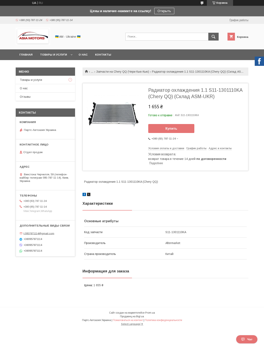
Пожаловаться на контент (128, 320)
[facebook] (84, 195)
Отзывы (25, 96)
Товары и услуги (53, 54)
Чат (249, 339)
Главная (26, 54)
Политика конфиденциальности (163, 320)
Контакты (103, 54)
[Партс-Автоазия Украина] (33, 44)
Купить (171, 128)
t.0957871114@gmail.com (39, 233)
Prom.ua (150, 312)
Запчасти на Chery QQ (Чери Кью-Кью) (122, 71)
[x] (88, 195)
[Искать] (213, 37)
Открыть (164, 11)
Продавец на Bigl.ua (132, 316)
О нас (83, 54)
